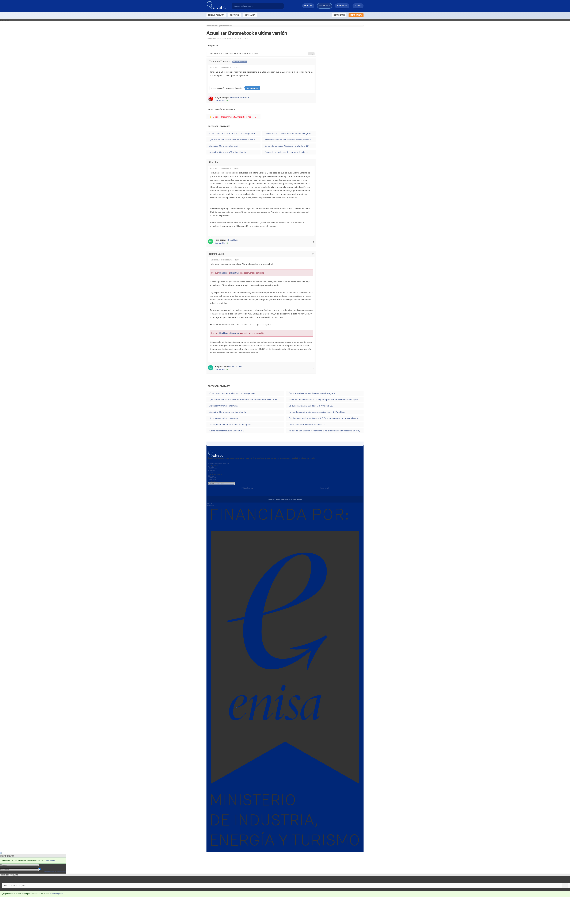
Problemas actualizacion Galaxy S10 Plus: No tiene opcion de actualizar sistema (326, 418)
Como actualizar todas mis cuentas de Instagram (288, 133)
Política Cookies (247, 488)
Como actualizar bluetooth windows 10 (307, 424)
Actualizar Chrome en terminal (223, 146)
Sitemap (211, 476)
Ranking (226, 463)
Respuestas (324, 6)
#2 (313, 162)
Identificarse (339, 15)
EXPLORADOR (250, 15)
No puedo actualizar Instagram (223, 418)
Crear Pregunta (56, 894)
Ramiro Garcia (235, 366)
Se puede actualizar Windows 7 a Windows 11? (287, 146)
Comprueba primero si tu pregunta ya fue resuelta (23, 879)
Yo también (252, 88)
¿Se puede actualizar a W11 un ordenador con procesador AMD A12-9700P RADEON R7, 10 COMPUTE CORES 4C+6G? (235, 139)
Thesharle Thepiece (239, 97)
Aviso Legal (324, 488)
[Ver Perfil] (211, 98)
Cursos (358, 6)
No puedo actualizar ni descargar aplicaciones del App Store (290, 152)
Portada (308, 6)
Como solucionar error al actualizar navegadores (232, 133)
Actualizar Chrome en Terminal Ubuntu (227, 152)
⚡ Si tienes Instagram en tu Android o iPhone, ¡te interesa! (235, 117)
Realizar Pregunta (216, 15)
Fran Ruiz (233, 240)
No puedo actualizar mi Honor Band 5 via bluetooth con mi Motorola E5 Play (324, 431)
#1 (313, 62)
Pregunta (211, 463)
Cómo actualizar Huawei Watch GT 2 (226, 431)
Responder (212, 45)
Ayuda (209, 503)
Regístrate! (50, 860)
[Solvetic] (219, 6)
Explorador (212, 478)
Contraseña (44, 867)
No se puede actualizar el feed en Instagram (230, 424)
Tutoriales (342, 6)
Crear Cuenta (356, 15)
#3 (313, 254)
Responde (218, 463)
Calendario (212, 479)
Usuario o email (46, 865)
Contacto (210, 505)
